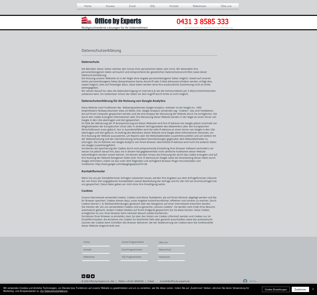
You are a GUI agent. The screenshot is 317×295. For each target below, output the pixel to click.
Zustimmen (300, 289)
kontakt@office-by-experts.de (175, 281)
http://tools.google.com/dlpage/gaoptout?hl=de (121, 164)
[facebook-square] (88, 276)
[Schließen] (313, 289)
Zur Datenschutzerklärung (54, 291)
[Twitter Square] (93, 276)
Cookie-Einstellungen (276, 289)
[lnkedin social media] (83, 276)
